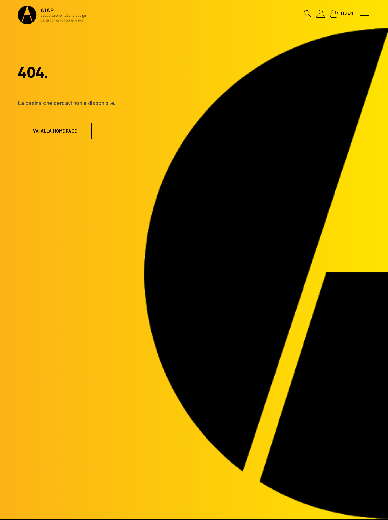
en (350, 13)
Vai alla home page (55, 131)
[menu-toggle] (364, 13)
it (343, 13)
